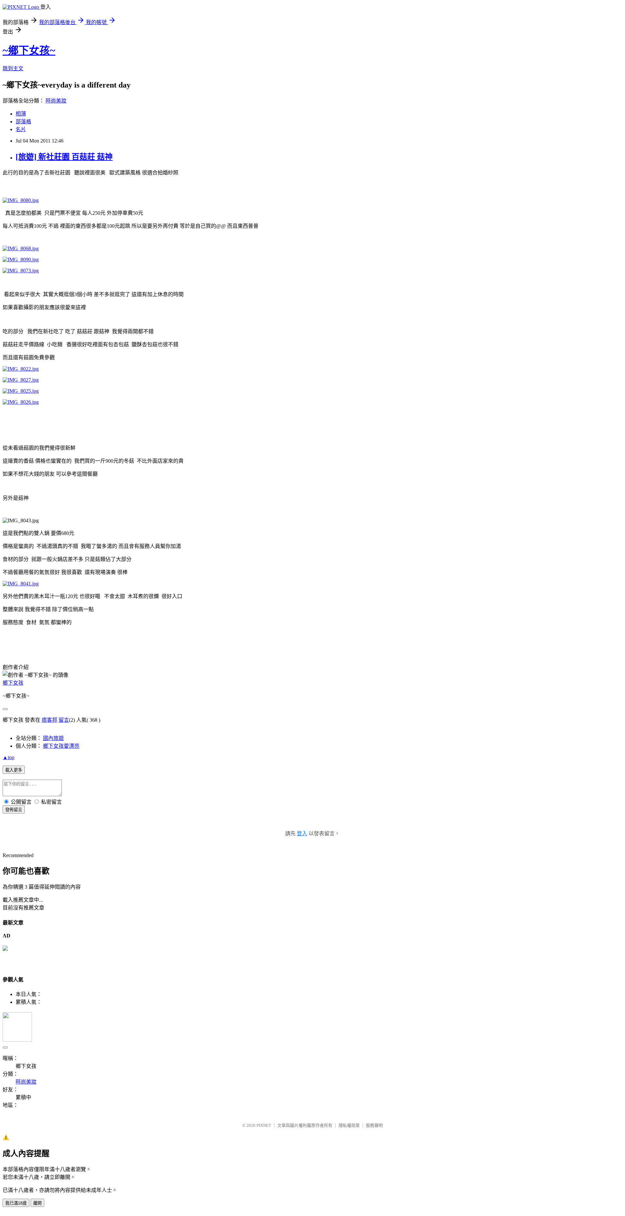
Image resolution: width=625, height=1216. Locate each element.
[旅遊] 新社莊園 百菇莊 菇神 (64, 157)
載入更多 (13, 770)
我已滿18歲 (16, 1203)
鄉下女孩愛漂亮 (61, 746)
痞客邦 (49, 720)
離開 (37, 1203)
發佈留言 (13, 809)
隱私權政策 (349, 1125)
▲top (8, 757)
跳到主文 (13, 68)
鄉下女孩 (13, 683)
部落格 (23, 121)
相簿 (21, 113)
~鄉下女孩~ (29, 50)
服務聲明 (374, 1125)
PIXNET (264, 1125)
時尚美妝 (56, 100)
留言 (64, 720)
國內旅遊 (53, 738)
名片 (21, 129)
